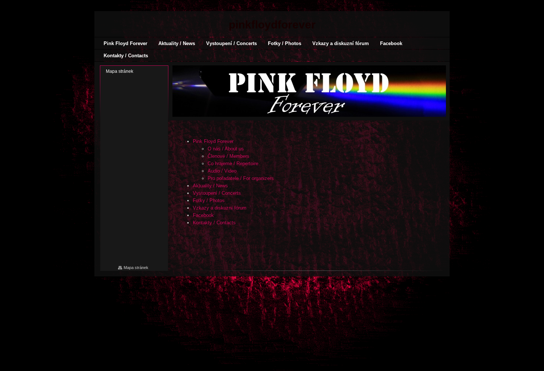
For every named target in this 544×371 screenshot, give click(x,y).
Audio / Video (222, 171)
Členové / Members (228, 156)
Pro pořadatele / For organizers (241, 178)
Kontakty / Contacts (214, 222)
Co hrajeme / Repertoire (233, 163)
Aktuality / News (210, 185)
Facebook (203, 215)
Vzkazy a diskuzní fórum (219, 208)
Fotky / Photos (209, 200)
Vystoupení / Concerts (217, 193)
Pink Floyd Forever (213, 141)
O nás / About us (226, 149)
